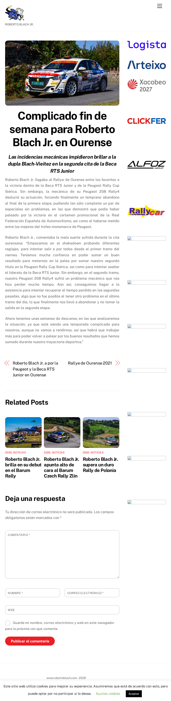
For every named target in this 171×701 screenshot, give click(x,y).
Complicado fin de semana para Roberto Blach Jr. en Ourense (62, 129)
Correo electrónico (85, 593)
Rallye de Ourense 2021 (90, 363)
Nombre (15, 593)
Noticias (19, 452)
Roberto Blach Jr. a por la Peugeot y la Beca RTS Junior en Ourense (35, 369)
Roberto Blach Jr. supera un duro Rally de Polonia (100, 464)
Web (11, 610)
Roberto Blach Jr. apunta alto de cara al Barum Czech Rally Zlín (61, 467)
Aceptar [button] (133, 693)
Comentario (19, 535)
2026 (8, 452)
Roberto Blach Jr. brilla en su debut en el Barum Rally (23, 467)
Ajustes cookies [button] (108, 693)
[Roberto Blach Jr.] (16, 18)
